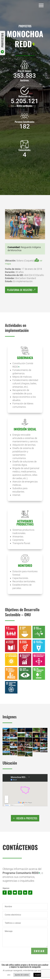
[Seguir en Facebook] (5, 892)
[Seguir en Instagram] (20, 892)
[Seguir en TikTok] (30, 892)
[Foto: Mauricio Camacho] (25, 239)
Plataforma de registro (19, 290)
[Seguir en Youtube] (15, 892)
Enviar (39, 951)
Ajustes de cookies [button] (22, 975)
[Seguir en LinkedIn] (25, 892)
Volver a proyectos (26, 818)
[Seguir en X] (10, 892)
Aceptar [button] (38, 975)
